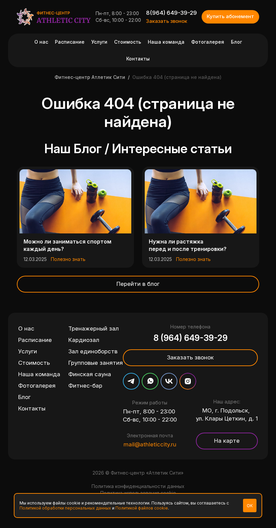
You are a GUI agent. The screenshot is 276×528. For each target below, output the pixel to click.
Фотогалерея (207, 42)
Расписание (69, 42)
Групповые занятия (95, 362)
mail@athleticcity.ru (150, 444)
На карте (227, 440)
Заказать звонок (166, 21)
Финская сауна (89, 374)
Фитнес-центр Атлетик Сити (90, 77)
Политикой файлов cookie (141, 508)
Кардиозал (83, 340)
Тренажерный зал (93, 328)
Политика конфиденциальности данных (138, 486)
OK (250, 505)
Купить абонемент (230, 16)
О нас (41, 42)
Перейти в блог (138, 283)
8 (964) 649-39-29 (190, 338)
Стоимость (127, 42)
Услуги (99, 42)
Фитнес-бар (85, 385)
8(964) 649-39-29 (171, 12)
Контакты (138, 58)
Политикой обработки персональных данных (65, 508)
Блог (236, 42)
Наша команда (166, 42)
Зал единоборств (92, 351)
